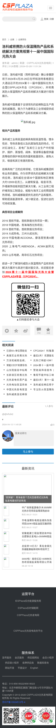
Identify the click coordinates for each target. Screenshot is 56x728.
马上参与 (28, 451)
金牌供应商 (28, 662)
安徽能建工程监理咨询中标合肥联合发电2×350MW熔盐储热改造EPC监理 (37, 536)
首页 (4, 39)
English (34, 667)
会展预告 (22, 39)
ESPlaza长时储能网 (28, 608)
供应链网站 (33, 657)
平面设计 (22, 667)
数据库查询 (43, 662)
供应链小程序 (12, 662)
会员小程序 (48, 657)
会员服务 (19, 657)
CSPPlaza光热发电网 (28, 615)
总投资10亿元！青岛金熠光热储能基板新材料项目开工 (37, 547)
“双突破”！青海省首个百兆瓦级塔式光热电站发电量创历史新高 (26, 499)
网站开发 (9, 667)
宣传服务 (6, 657)
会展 (12, 39)
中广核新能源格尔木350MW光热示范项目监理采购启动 (37, 509)
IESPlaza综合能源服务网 (28, 600)
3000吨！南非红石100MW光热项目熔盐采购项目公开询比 (37, 562)
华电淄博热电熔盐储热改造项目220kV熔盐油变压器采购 (37, 522)
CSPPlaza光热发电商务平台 (28, 630)
